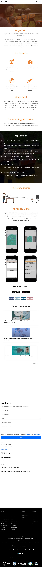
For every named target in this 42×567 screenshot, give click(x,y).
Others (22, 519)
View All (34, 363)
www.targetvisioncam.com (21, 286)
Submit (21, 437)
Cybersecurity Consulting (14, 523)
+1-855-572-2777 (11, 538)
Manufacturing (34, 523)
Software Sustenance (3, 523)
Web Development (3, 529)
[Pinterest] (17, 549)
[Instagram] (21, 549)
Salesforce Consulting (14, 527)
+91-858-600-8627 (19, 538)
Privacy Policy (28, 434)
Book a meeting (4, 449)
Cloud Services (3, 527)
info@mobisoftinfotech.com (6, 457)
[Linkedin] (13, 549)
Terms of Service (37, 434)
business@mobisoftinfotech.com (7, 453)
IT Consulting (13, 529)
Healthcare (23, 517)
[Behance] (29, 549)
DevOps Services (3, 531)
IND (6, 446)
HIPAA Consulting (13, 525)
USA (6, 444)
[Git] (25, 549)
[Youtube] (33, 549)
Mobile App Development (4, 525)
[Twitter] (9, 549)
